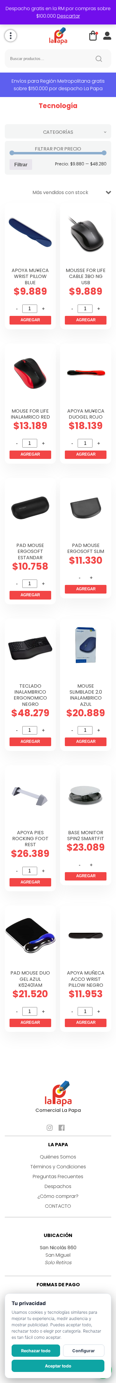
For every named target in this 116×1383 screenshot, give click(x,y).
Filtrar (20, 164)
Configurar (83, 1350)
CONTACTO (58, 1206)
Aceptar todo (58, 1365)
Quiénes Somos (58, 1156)
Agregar (30, 320)
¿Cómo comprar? (58, 1196)
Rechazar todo (36, 1350)
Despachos (58, 1186)
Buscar (98, 58)
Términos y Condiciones (58, 1166)
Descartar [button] (68, 16)
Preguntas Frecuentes (58, 1176)
